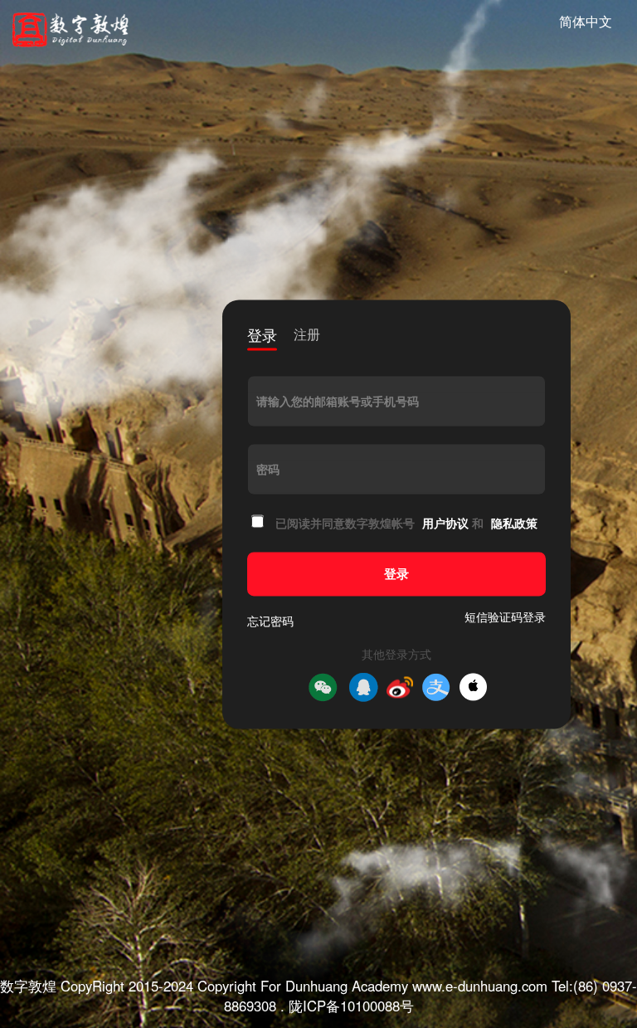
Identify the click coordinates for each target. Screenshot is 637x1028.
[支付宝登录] (436, 687)
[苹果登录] (473, 687)
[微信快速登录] (322, 687)
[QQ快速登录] (363, 687)
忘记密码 (270, 620)
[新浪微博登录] (400, 687)
